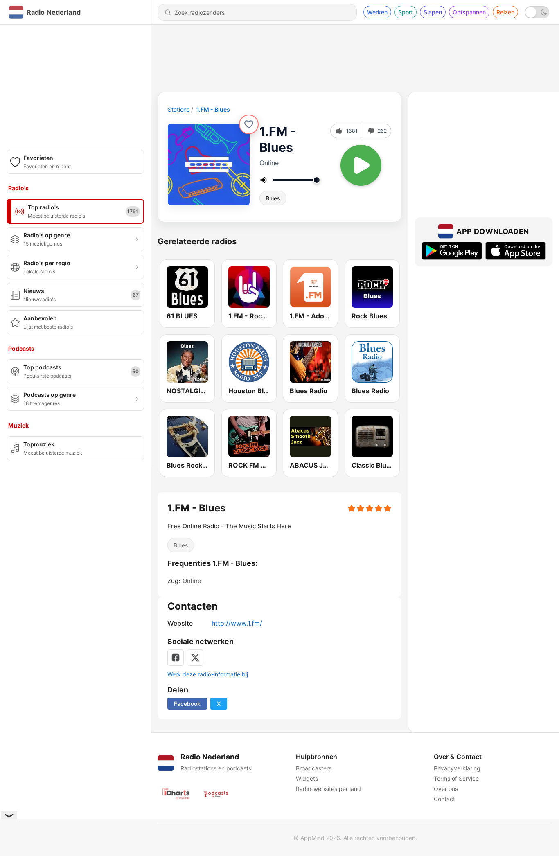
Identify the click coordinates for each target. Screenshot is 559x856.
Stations (178, 109)
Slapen (433, 12)
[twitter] (195, 657)
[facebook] (175, 657)
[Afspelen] (360, 165)
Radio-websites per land (328, 788)
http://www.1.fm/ (237, 623)
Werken (377, 12)
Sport (405, 12)
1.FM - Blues (213, 109)
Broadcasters (313, 768)
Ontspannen (469, 12)
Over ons (446, 788)
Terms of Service (456, 778)
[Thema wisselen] (537, 12)
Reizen (505, 12)
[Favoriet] (249, 124)
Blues (273, 198)
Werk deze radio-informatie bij (207, 674)
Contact (444, 798)
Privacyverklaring (457, 768)
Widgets (307, 778)
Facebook (187, 703)
